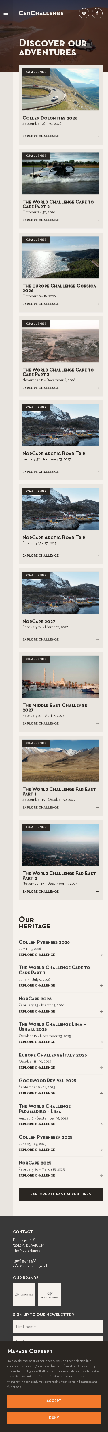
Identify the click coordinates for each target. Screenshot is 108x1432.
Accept (54, 1401)
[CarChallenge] (41, 13)
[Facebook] (97, 13)
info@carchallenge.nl (30, 1266)
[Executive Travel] (24, 1294)
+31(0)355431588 (24, 1261)
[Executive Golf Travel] (49, 1294)
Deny (54, 1418)
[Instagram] (84, 13)
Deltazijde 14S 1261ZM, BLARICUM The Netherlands (28, 1246)
